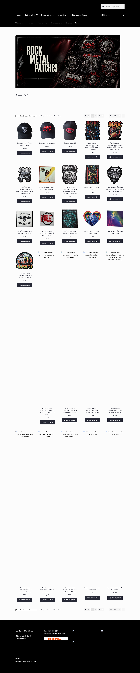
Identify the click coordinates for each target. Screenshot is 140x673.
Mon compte (42, 23)
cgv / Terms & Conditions (24, 631)
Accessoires (62, 15)
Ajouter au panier (24, 153)
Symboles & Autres (47, 15)
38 (111, 116)
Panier (77, 23)
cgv (16, 661)
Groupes (18, 15)
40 (119, 116)
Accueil (32, 23)
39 (115, 116)
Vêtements (19, 23)
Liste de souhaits (56, 23)
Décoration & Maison (79, 15)
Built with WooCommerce (28, 661)
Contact (69, 23)
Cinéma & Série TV (31, 15)
